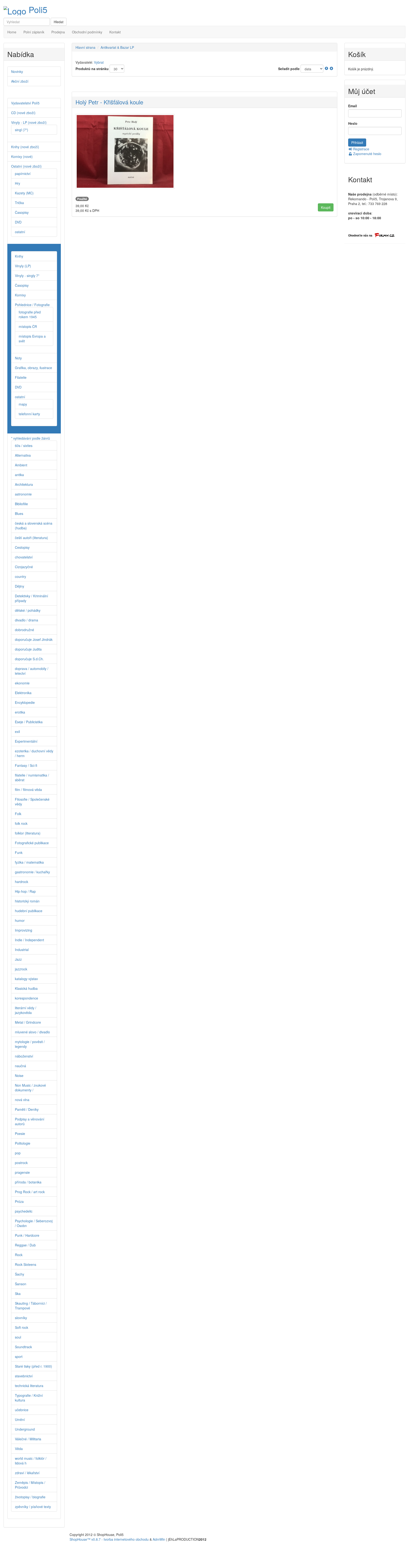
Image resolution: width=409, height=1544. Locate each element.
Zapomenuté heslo (366, 153)
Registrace (360, 149)
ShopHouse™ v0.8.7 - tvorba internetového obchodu (109, 1539)
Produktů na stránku (92, 68)
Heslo (352, 123)
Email (352, 105)
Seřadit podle (289, 68)
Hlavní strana (85, 47)
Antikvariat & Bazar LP (117, 47)
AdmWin (159, 1539)
